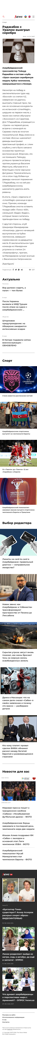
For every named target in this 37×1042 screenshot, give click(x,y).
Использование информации (13, 1017)
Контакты (5, 1022)
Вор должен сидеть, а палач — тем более (14, 289)
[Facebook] (13, 270)
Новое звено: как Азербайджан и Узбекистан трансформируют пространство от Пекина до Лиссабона (17, 610)
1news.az (9, 1029)
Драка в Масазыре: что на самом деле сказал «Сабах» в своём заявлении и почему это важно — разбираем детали (17, 703)
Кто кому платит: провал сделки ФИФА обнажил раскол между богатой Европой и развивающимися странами (17, 751)
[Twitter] (16, 270)
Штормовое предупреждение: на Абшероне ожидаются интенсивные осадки (14, 324)
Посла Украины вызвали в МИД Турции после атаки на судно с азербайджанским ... (14, 305)
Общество (5, 316)
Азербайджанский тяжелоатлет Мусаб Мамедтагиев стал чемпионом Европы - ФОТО (17, 855)
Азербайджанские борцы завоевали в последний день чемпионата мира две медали (18, 826)
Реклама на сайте (8, 1015)
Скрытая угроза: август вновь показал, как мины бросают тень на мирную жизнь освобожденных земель (18, 656)
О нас (4, 1019)
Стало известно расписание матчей (17, 396)
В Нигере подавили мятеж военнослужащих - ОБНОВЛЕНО (16, 343)
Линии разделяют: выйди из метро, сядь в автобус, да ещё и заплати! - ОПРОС (18, 957)
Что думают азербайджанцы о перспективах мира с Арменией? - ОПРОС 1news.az (18, 997)
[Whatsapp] (19, 270)
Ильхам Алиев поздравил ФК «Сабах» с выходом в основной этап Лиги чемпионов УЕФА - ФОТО (17, 839)
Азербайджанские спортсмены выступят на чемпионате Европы (16, 432)
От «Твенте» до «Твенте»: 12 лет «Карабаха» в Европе (15, 471)
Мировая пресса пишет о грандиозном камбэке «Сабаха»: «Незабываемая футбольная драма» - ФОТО (17, 812)
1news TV (5, 905)
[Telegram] (21, 270)
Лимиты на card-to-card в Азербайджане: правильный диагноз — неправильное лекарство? (17, 563)
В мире (4, 297)
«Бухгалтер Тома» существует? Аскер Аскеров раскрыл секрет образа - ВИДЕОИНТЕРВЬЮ (17, 914)
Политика (5, 283)
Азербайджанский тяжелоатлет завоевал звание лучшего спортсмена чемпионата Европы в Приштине (18, 510)
